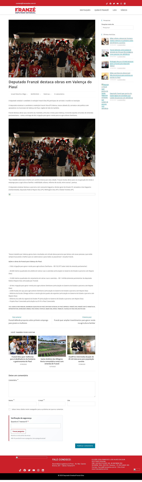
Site (68, 400)
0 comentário (59, 94)
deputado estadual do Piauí (54, 306)
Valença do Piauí (69, 308)
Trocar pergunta (18, 431)
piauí (32, 308)
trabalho (60, 308)
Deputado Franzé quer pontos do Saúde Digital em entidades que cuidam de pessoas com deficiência (121, 95)
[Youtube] (117, 3)
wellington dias (80, 308)
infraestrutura (13, 308)
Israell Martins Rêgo (18, 94)
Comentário (13, 380)
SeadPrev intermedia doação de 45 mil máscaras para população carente (81, 359)
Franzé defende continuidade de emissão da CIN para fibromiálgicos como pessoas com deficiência (121, 52)
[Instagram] (121, 3)
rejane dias (49, 308)
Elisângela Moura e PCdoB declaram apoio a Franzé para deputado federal (121, 64)
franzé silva (91, 306)
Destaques (85, 10)
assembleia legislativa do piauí (35, 306)
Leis (115, 10)
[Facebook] (110, 3)
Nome (11, 400)
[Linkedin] (124, 3)
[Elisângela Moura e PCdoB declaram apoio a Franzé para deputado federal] (105, 64)
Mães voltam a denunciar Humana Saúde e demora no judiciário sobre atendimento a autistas (121, 40)
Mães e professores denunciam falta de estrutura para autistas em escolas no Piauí (121, 75)
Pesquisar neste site (108, 24)
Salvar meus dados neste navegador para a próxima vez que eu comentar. (38, 409)
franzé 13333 (73, 306)
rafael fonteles (40, 308)
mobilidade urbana (25, 308)
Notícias (47, 94)
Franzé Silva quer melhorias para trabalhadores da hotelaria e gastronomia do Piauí (22, 359)
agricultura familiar (18, 306)
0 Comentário (121, 45)
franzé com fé (82, 306)
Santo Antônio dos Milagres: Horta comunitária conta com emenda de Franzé (52, 361)
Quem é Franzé (101, 10)
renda (55, 308)
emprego (66, 306)
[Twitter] (114, 3)
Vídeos (124, 10)
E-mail (41, 400)
